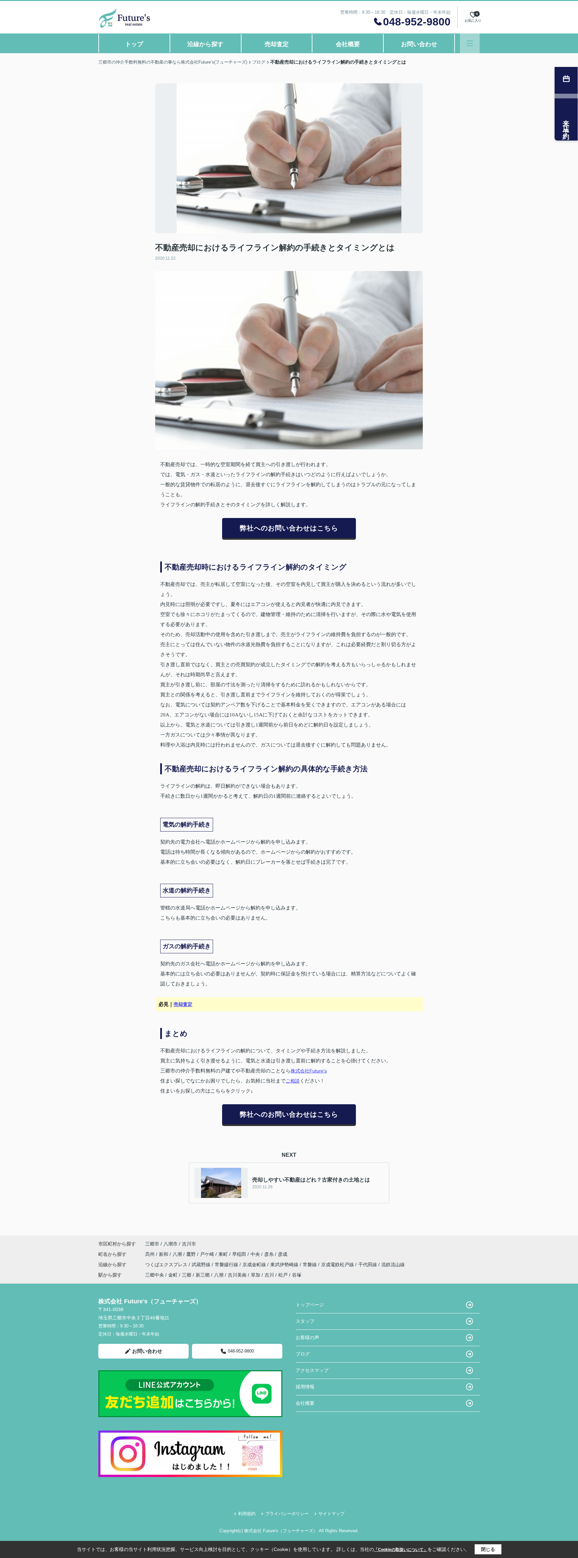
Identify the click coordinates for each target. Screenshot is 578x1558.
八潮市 (171, 1243)
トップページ (310, 1304)
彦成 (282, 1254)
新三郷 (203, 1275)
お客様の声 (307, 1337)
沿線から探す (205, 44)
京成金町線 (255, 1264)
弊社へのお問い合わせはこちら (289, 528)
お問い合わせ (419, 44)
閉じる (488, 1549)
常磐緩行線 (227, 1264)
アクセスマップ (312, 1370)
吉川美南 (237, 1275)
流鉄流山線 (393, 1264)
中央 (256, 1254)
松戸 (283, 1275)
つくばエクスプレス (167, 1264)
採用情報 (305, 1386)
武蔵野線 (202, 1264)
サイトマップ (331, 1513)
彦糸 (269, 1254)
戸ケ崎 (207, 1254)
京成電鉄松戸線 (338, 1264)
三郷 (186, 1275)
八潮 (178, 1254)
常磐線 (310, 1264)
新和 (164, 1254)
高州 (150, 1254)
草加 (255, 1275)
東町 (223, 1254)
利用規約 (247, 1513)
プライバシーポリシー (287, 1513)
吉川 (269, 1275)
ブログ (303, 1354)
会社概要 (348, 44)
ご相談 (293, 1081)
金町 (173, 1275)
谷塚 (296, 1275)
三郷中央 (154, 1275)
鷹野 (191, 1254)
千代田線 (368, 1264)
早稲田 (240, 1254)
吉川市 (189, 1243)
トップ (134, 44)
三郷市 (152, 1243)
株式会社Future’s (309, 1070)
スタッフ (305, 1321)
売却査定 (277, 44)
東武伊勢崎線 (285, 1264)
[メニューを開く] (469, 43)
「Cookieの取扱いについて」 (400, 1549)
